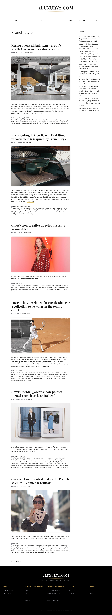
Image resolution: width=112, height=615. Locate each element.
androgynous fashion (55, 458)
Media (30, 552)
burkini (13, 460)
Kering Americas (50, 120)
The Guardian (50, 289)
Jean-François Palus (35, 120)
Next (18, 562)
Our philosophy (9, 590)
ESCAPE (58, 20)
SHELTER (43, 20)
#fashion (16, 285)
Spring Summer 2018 (28, 289)
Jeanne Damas (65, 550)
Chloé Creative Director (38, 285)
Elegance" (65, 545)
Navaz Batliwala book (47, 465)
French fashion (45, 462)
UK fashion (57, 289)
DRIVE (17, 20)
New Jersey (59, 121)
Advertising (7, 593)
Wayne (66, 123)
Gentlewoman (31, 463)
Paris (55, 287)
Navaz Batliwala (36, 465)
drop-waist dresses (40, 460)
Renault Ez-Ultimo (35, 212)
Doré (60, 545)
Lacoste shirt (36, 374)
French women (62, 462)
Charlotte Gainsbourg (43, 545)
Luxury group (42, 121)
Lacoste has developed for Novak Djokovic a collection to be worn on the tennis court (40, 306)
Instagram (72, 593)
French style (24, 120)
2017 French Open (18, 372)
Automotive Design (38, 208)
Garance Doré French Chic (52, 550)
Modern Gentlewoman (24, 465)
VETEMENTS (64, 467)
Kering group (59, 120)
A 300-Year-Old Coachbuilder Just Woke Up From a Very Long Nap (89, 59)
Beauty (15, 456)
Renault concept (24, 212)
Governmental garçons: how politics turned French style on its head (36, 394)
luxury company (33, 121)
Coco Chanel (20, 460)
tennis (21, 380)
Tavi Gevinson (50, 552)
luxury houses (51, 121)
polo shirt (30, 378)
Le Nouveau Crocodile (47, 374)
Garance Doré (28, 550)
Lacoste (47, 372)
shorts (45, 378)
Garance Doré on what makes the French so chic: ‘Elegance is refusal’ (40, 481)
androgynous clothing (42, 458)
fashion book (51, 460)
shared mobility (60, 212)
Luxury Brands (49, 463)
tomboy (50, 467)
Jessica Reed (15, 552)
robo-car (44, 212)
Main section (23, 287)
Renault (17, 212)
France (19, 547)
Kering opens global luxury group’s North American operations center (36, 47)
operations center (27, 123)
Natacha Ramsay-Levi (34, 287)
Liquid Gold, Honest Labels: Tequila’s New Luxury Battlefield (88, 46)
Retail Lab (35, 123)
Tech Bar (52, 123)
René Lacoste (38, 378)
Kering (43, 120)
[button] (21, 20)
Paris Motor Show (52, 210)
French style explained (28, 549)
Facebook (72, 590)
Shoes (19, 289)
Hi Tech (27, 206)
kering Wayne (24, 121)
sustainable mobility (27, 214)
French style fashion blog (43, 549)
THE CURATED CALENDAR (79, 20)
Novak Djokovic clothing (53, 376)
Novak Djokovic (40, 376)
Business (16, 118)
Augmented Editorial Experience (22, 208)
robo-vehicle (51, 212)
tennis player (27, 380)
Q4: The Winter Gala (53, 600)
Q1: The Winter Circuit (54, 590)
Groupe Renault (41, 210)
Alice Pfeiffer (23, 458)
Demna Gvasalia (29, 460)
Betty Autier (27, 545)
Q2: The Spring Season (54, 593)
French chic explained (48, 547)
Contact (6, 597)
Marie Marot (57, 463)
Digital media (54, 545)
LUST (30, 20)
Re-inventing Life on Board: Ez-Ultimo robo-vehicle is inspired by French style (39, 137)
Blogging (33, 545)
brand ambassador (30, 372)
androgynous (31, 458)
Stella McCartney (40, 289)
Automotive (16, 206)
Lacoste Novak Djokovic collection (21, 374)
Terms (92, 590)
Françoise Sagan (25, 462)
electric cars (14, 210)
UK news (18, 291)
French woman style (17, 550)
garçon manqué (16, 463)
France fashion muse (28, 547)
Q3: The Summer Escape (54, 597)
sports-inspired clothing (54, 378)
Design (21, 118)
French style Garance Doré (59, 549)
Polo (25, 378)
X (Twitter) (72, 597)
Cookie (92, 593)
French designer (35, 462)
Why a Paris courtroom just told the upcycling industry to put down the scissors (89, 101)
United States (60, 123)
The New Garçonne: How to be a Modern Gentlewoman (30, 467)
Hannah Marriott (64, 285)
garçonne (24, 463)
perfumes (14, 289)
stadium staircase (44, 123)
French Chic (38, 547)
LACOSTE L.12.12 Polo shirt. (58, 372)
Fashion (15, 283)
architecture (16, 120)
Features (48, 285)
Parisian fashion (59, 465)
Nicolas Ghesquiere (47, 287)
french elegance (24, 210)
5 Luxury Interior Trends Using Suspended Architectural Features (89, 39)
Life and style (15, 287)
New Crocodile (30, 376)
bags (25, 285)
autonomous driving (61, 208)
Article (21, 285)
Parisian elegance (62, 287)
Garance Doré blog (38, 550)
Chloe (29, 285)
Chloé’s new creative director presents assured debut (38, 227)
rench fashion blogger (39, 552)
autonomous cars (50, 208)
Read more (38, 113)
